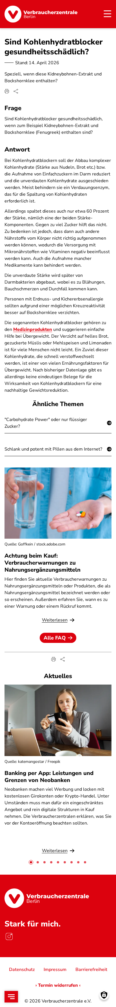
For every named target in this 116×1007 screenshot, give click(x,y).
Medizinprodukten (32, 329)
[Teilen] (16, 91)
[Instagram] (9, 936)
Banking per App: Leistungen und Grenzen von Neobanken (49, 776)
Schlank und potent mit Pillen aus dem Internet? (53, 449)
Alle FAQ (55, 637)
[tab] (31, 862)
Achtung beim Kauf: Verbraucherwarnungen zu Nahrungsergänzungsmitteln (43, 563)
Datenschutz (22, 969)
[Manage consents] (104, 995)
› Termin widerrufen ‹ (58, 985)
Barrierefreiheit (91, 969)
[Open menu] (11, 996)
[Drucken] (7, 91)
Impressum (55, 969)
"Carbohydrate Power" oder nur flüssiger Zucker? (46, 422)
